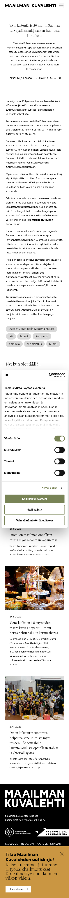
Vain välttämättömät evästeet (34, 520)
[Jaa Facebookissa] (40, 93)
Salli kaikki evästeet (34, 498)
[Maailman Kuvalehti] (34, 806)
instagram (27, 843)
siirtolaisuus (34, 344)
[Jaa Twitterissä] (17, 93)
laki (11, 336)
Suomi (53, 344)
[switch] (59, 450)
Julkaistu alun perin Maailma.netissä (31, 329)
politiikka (14, 344)
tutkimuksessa (14, 110)
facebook (11, 843)
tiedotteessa (13, 224)
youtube (42, 843)
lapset (24, 336)
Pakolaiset (42, 336)
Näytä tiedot (49, 487)
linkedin (55, 843)
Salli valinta (34, 509)
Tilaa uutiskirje (16, 889)
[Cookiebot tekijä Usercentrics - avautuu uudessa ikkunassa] (49, 375)
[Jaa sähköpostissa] (51, 93)
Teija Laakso (24, 78)
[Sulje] (61, 854)
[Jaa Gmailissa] (28, 93)
